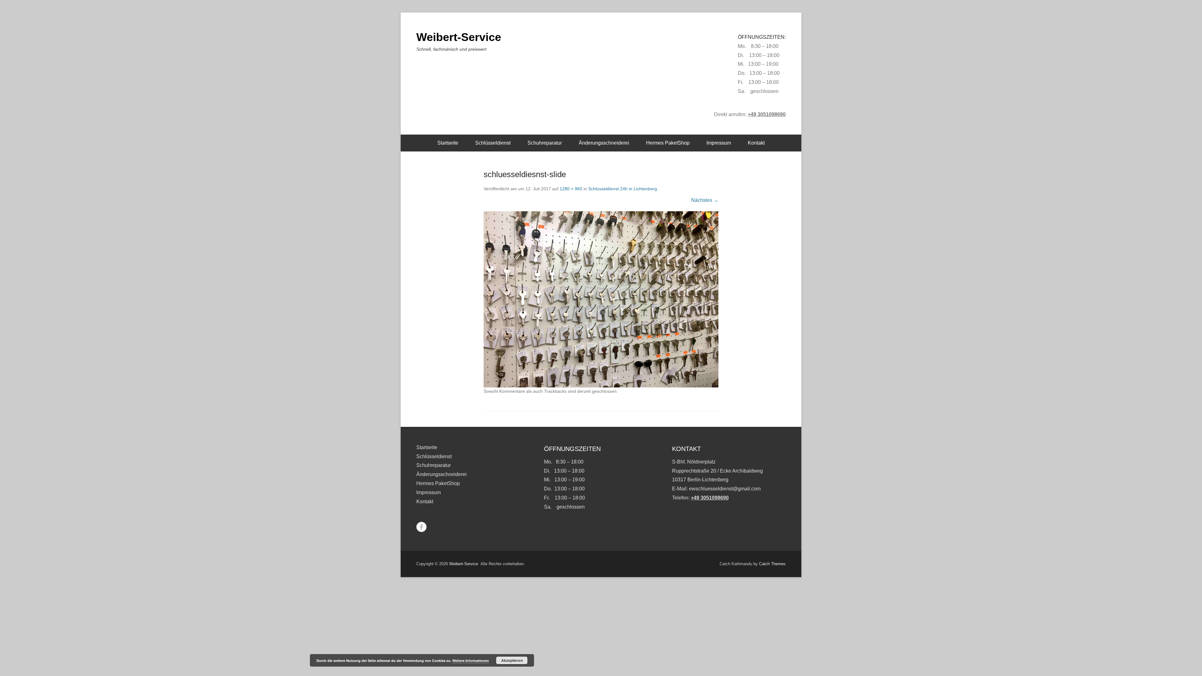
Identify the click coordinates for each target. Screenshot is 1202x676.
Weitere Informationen (470, 660)
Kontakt (756, 143)
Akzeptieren (512, 660)
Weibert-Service (458, 37)
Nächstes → (704, 200)
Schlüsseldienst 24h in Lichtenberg (622, 188)
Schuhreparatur (544, 143)
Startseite (447, 143)
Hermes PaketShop (668, 143)
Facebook (421, 527)
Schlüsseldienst (493, 143)
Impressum (718, 143)
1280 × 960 (571, 188)
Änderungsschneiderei (604, 143)
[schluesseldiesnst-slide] (601, 299)
